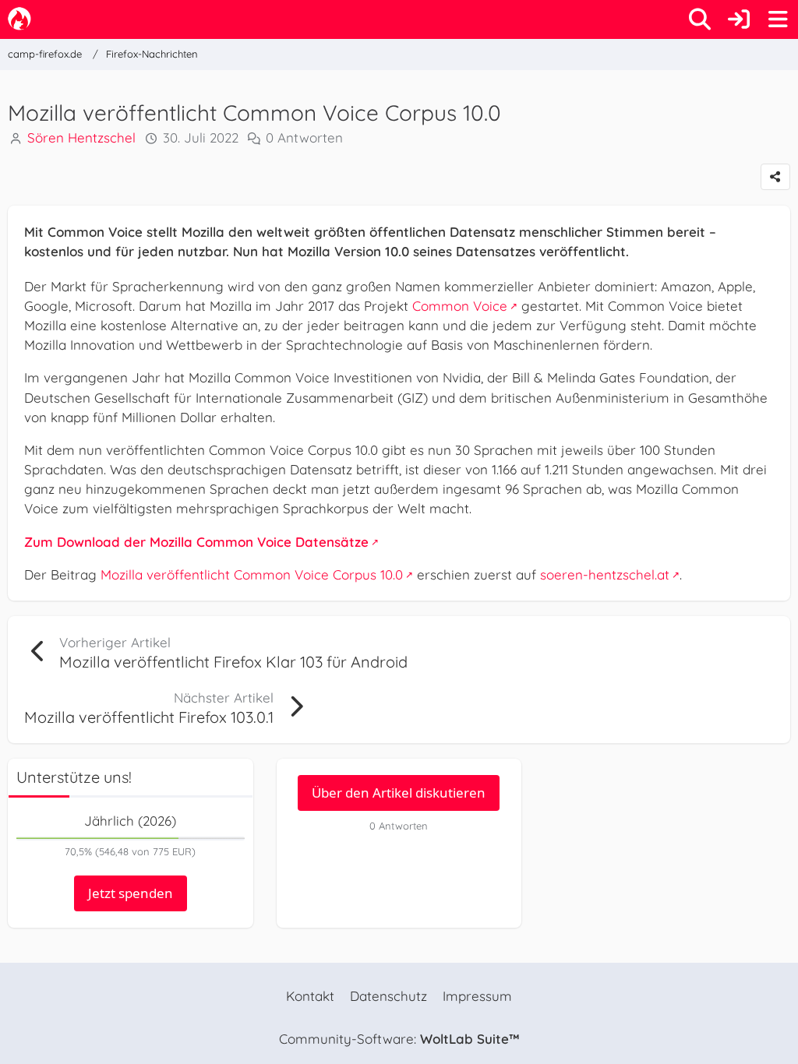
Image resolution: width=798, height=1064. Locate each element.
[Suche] (699, 19)
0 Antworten (304, 137)
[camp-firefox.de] (19, 18)
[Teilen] (775, 177)
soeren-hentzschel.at (604, 574)
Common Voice (459, 306)
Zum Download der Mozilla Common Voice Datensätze (196, 542)
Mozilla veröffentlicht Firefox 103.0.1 (149, 717)
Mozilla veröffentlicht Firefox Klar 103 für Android (233, 661)
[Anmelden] (738, 19)
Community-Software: (399, 1039)
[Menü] (777, 19)
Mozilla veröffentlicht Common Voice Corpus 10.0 (252, 574)
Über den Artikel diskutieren (399, 793)
